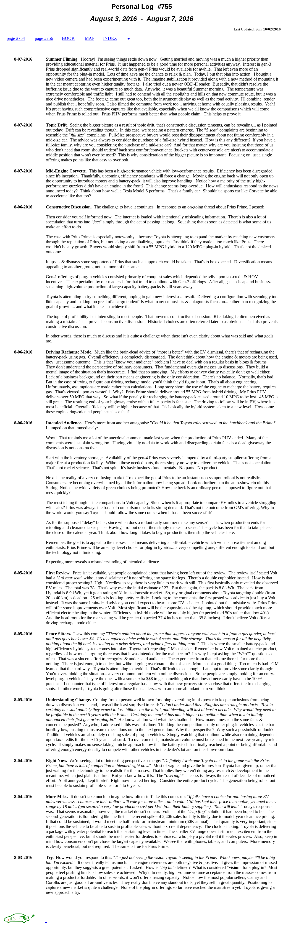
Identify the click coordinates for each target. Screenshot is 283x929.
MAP (89, 38)
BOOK (68, 38)
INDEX (110, 38)
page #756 (44, 38)
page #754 (16, 38)
